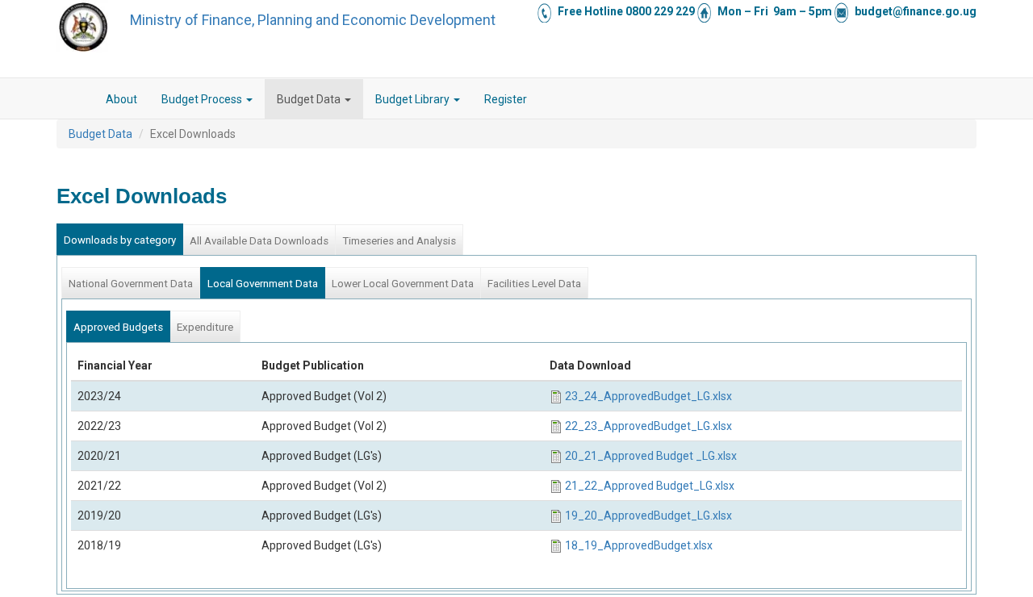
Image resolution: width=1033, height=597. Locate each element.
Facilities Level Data (534, 284)
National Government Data (131, 284)
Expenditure (205, 327)
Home (81, 99)
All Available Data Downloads (259, 241)
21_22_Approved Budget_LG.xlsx (649, 485)
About (121, 99)
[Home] (83, 26)
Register (505, 99)
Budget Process (203, 99)
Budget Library (413, 99)
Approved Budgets (118, 327)
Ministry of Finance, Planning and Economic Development (313, 19)
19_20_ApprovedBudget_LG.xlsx (648, 515)
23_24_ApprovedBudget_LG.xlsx (648, 396)
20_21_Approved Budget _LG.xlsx (651, 455)
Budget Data (310, 99)
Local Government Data (262, 284)
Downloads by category (120, 240)
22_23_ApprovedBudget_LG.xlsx (648, 426)
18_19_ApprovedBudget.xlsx (639, 545)
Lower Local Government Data (403, 284)
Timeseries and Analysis (399, 241)
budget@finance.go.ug (916, 11)
